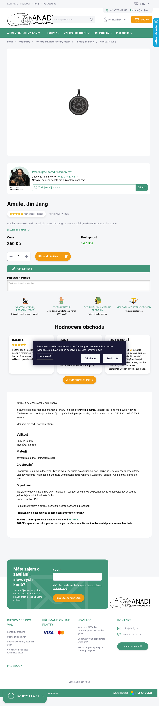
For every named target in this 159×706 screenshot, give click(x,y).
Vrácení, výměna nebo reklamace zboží (17, 651)
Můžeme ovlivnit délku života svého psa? (91, 640)
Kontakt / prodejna (16, 632)
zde (100, 350)
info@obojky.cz (130, 628)
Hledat (91, 19)
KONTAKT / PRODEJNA (18, 3)
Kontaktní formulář (133, 646)
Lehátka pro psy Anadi (79, 682)
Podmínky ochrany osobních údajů (20, 643)
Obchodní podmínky (16, 637)
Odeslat (142, 187)
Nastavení (45, 356)
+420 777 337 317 (132, 634)
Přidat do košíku (48, 256)
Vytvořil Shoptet (120, 693)
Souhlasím (112, 358)
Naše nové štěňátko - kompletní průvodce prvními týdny (90, 630)
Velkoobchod (49, 3)
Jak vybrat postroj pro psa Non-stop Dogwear (90, 649)
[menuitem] (25, 33)
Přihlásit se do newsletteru (68, 598)
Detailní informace (16, 230)
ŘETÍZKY (73, 519)
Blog (36, 3)
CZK (142, 3)
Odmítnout (90, 358)
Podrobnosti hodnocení (33, 214)
